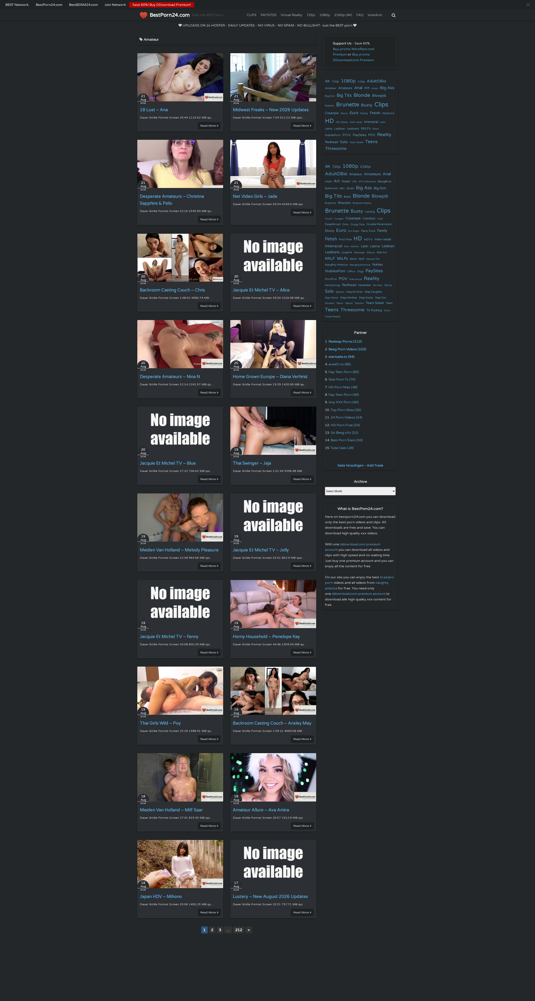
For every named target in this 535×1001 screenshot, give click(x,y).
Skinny (388, 285)
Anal (358, 88)
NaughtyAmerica (360, 264)
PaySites (359, 135)
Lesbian (339, 128)
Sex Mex (377, 285)
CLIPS (251, 15)
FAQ (359, 15)
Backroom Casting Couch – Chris (172, 290)
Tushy (387, 310)
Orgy (360, 271)
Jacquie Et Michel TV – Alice (261, 290)
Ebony (344, 113)
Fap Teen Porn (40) (344, 395)
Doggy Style (358, 224)
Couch (328, 218)
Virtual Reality (291, 15)
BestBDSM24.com (83, 5)
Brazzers (329, 105)
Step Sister (366, 297)
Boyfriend (330, 203)
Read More (208, 125)
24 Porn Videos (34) (346, 417)
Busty (366, 105)
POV (371, 135)
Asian (374, 88)
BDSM (350, 188)
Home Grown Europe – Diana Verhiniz (270, 376)
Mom (376, 128)
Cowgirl (339, 218)
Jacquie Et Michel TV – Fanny (169, 636)
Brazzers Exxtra (362, 203)
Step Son (380, 297)
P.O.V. (347, 135)
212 (238, 930)
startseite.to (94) (341, 357)
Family (364, 113)
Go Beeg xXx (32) (344, 433)
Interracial (371, 122)
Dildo (345, 224)
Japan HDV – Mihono (161, 896)
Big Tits (344, 95)
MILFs (366, 128)
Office (351, 271)
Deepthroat (332, 224)
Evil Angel (353, 231)
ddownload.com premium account (358, 594)
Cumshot (369, 218)
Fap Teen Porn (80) (344, 372)
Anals (328, 181)
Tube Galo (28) (342, 448)
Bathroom (331, 188)
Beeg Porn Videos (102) (347, 349)
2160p (361, 81)
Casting (370, 211)
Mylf (361, 259)
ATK (354, 181)
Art (366, 88)
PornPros (331, 279)
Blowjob (379, 95)
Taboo (339, 303)
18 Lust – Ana (154, 109)
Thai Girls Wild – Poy (160, 723)
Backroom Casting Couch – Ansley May (272, 723)
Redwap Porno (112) (345, 341)
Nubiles (377, 264)
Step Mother (348, 297)
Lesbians (353, 128)
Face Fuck (368, 231)
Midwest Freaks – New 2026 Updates (271, 109)
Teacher (359, 303)
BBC (342, 188)
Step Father (331, 297)
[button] (528, 4)
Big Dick (330, 96)
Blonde (362, 95)
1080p (324, 15)
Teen (389, 303)
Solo (344, 142)
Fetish (375, 113)
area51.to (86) (340, 364)
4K (327, 81)
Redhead (331, 142)
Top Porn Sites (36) (346, 410)
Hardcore (388, 113)
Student (329, 303)
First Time (345, 239)
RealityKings (332, 285)
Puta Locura (355, 279)
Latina (328, 128)
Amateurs (345, 88)
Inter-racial (356, 122)
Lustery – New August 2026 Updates (270, 896)
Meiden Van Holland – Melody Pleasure (179, 550)
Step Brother (354, 292)
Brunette (347, 104)
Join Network (115, 5)
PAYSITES (268, 15)
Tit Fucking (374, 310)
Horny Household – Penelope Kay (266, 636)
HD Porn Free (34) (345, 425)
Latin (383, 122)
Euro (354, 112)
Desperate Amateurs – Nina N (170, 376)
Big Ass (387, 87)
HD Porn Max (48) (342, 387)
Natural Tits (373, 259)
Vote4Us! (375, 15)
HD (329, 121)
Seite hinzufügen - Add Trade (360, 465)
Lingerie (346, 252)
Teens (371, 141)
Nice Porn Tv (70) (342, 379)
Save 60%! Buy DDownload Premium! (161, 5)
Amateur (330, 88)
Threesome (335, 148)
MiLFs (342, 258)
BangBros (384, 181)
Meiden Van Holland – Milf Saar (171, 810)
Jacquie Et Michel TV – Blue (168, 463)
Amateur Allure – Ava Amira (261, 810)
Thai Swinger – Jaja (252, 463)
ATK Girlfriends (367, 181)
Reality (384, 134)
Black (347, 196)
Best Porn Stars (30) (347, 440)
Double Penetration (379, 224)
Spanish (340, 292)
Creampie (332, 113)
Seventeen (364, 285)
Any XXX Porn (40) (344, 402)
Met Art (382, 252)
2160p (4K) (343, 15)
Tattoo (349, 303)
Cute (380, 218)
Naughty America (336, 264)
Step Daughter (373, 292)
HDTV (368, 239)
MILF (330, 258)
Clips (381, 104)
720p (311, 15)
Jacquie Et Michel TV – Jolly (261, 550)
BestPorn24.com (49, 5)
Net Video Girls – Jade (255, 196)
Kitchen (355, 246)
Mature (371, 252)
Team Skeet (356, 142)
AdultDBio (376, 81)
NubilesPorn (333, 135)
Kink (346, 246)
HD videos (342, 122)
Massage (359, 252)
